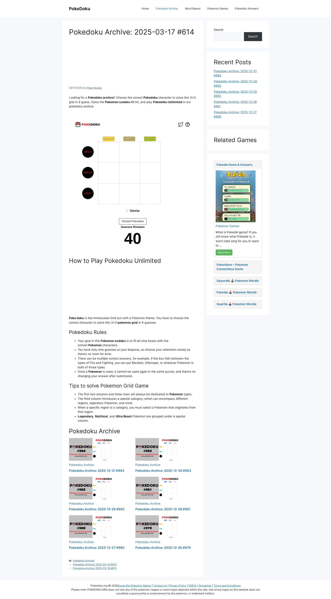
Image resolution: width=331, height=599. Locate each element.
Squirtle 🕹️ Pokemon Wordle (236, 304)
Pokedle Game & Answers (234, 164)
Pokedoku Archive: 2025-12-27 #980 (96, 547)
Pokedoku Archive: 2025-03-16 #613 (95, 564)
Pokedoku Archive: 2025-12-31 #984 (96, 470)
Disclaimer (205, 585)
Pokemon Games (217, 8)
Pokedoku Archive (167, 8)
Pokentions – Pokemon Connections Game (232, 267)
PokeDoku (79, 8)
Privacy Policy (177, 585)
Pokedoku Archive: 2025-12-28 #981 (162, 509)
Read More (224, 252)
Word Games (192, 8)
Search (218, 29)
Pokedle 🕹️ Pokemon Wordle (237, 292)
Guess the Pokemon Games (134, 585)
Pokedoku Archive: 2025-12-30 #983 (163, 470)
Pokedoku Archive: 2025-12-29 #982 (96, 509)
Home (145, 8)
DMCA (192, 585)
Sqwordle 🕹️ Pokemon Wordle (238, 280)
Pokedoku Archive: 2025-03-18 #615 (95, 568)
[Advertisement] (133, 60)
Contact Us (160, 585)
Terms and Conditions (227, 585)
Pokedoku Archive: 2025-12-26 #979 (163, 547)
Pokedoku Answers (247, 8)
